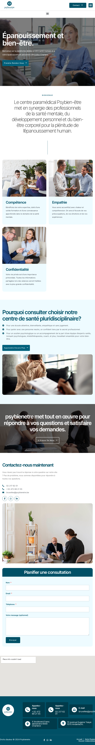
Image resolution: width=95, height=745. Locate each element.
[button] (91, 5)
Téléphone (10, 604)
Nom (8, 583)
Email (8, 593)
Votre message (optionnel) (17, 615)
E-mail (82, 708)
